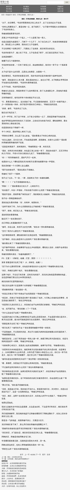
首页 (2, 15)
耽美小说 (60, 9)
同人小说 (9, 11)
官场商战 (26, 11)
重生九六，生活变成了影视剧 (12, 471)
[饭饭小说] (4, 2)
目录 (48, 454)
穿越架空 (60, 6)
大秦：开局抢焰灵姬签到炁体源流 (14, 468)
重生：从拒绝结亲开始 (14, 457)
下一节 (38, 454)
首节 (21, 454)
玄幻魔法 (26, 6)
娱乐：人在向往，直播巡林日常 (13, 478)
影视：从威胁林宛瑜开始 (11, 473)
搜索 (67, 2)
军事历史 (26, 9)
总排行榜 (60, 11)
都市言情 (9, 6)
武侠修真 (43, 6)
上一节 (27, 454)
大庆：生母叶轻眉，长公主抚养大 (14, 486)
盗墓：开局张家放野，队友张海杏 (14, 476)
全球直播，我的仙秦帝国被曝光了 (18, 459)
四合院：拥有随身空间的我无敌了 (14, 481)
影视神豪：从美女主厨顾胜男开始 (14, 466)
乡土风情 (43, 11)
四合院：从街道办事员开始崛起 (13, 484)
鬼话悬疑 (43, 9)
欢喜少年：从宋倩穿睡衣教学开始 (14, 463)
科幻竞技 (9, 9)
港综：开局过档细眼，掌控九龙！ (24, 15)
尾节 (43, 454)
